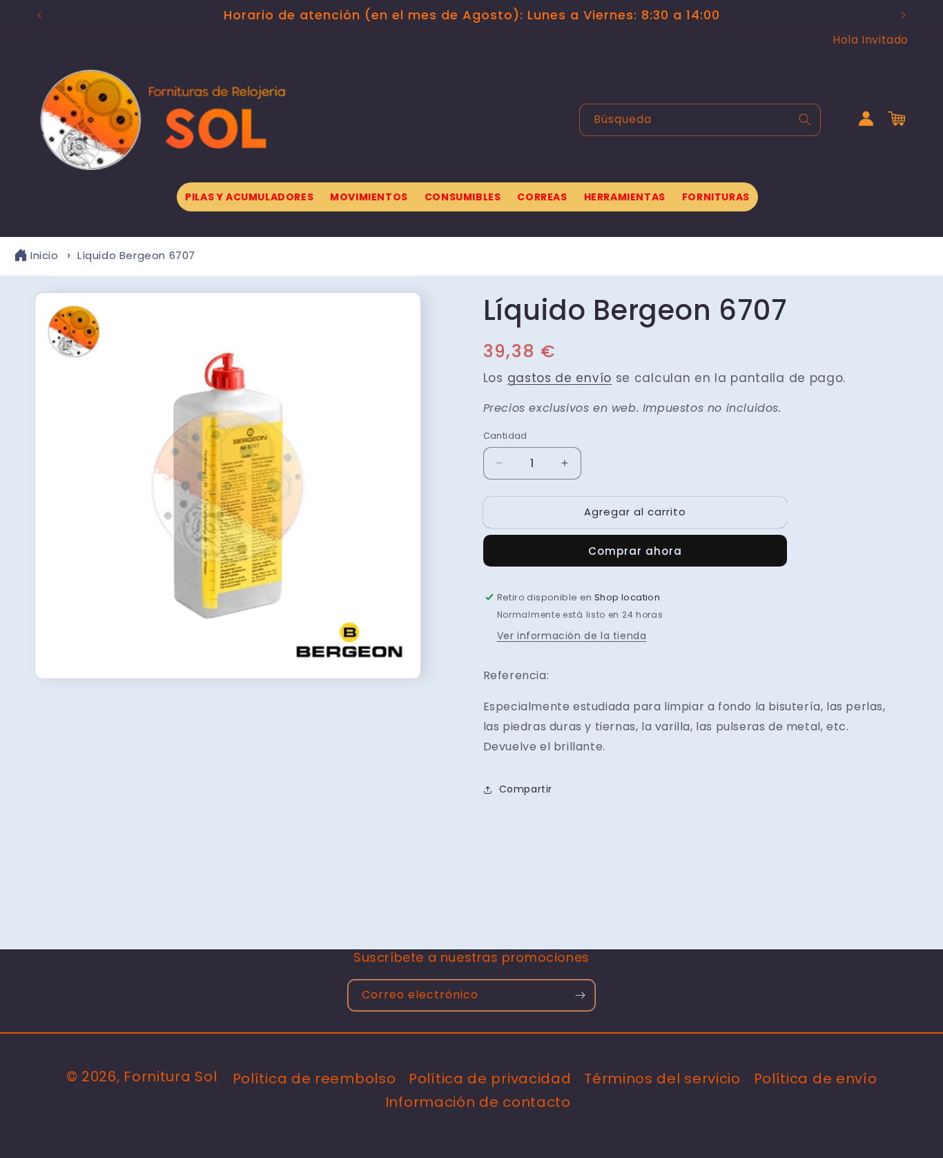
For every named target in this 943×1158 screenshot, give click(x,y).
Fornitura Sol (170, 1076)
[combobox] (700, 119)
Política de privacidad (490, 1078)
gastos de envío (559, 378)
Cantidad (505, 435)
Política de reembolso (314, 1078)
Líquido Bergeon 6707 (136, 255)
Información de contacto (478, 1102)
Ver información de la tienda (572, 636)
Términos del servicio (662, 1078)
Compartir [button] (525, 789)
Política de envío (815, 1078)
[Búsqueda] (805, 119)
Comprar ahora (635, 551)
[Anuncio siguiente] (903, 15)
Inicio (44, 255)
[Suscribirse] (580, 995)
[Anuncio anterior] (39, 15)
